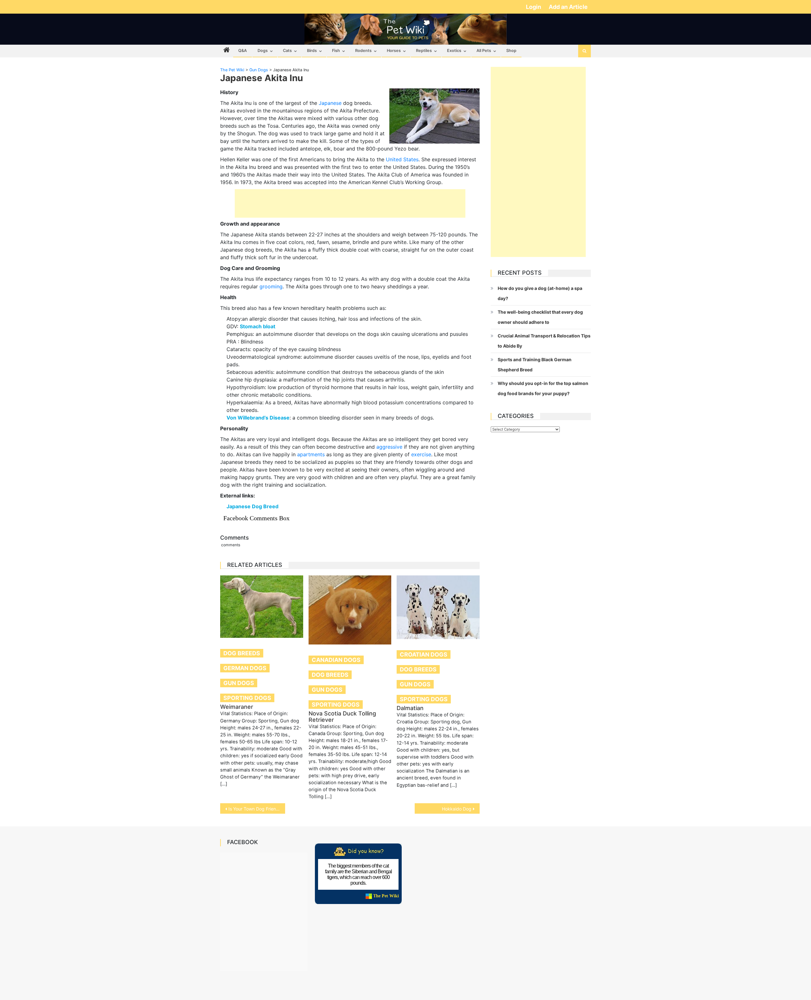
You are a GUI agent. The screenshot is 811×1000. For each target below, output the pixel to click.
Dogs (263, 50)
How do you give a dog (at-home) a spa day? (540, 293)
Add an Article (568, 6)
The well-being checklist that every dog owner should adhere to (540, 317)
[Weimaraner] (261, 606)
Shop (511, 50)
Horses (394, 50)
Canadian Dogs (336, 660)
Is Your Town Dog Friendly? (256, 808)
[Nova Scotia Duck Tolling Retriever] (350, 609)
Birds (312, 50)
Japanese (330, 103)
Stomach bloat (257, 326)
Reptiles (424, 50)
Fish (336, 50)
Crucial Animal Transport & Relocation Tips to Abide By (544, 341)
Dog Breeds (241, 653)
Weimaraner (236, 706)
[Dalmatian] (438, 607)
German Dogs (244, 668)
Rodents (363, 50)
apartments (311, 454)
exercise (421, 454)
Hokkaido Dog (456, 808)
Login (534, 6)
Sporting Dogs (247, 698)
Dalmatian (410, 708)
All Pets (483, 50)
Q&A (242, 50)
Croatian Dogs (423, 654)
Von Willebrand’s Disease (258, 417)
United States (402, 159)
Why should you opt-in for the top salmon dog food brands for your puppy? (543, 388)
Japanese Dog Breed (252, 506)
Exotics (454, 50)
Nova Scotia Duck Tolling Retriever (342, 716)
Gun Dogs (238, 683)
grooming (271, 286)
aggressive (389, 447)
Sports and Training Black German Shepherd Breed (535, 364)
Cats (287, 50)
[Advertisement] (350, 203)
